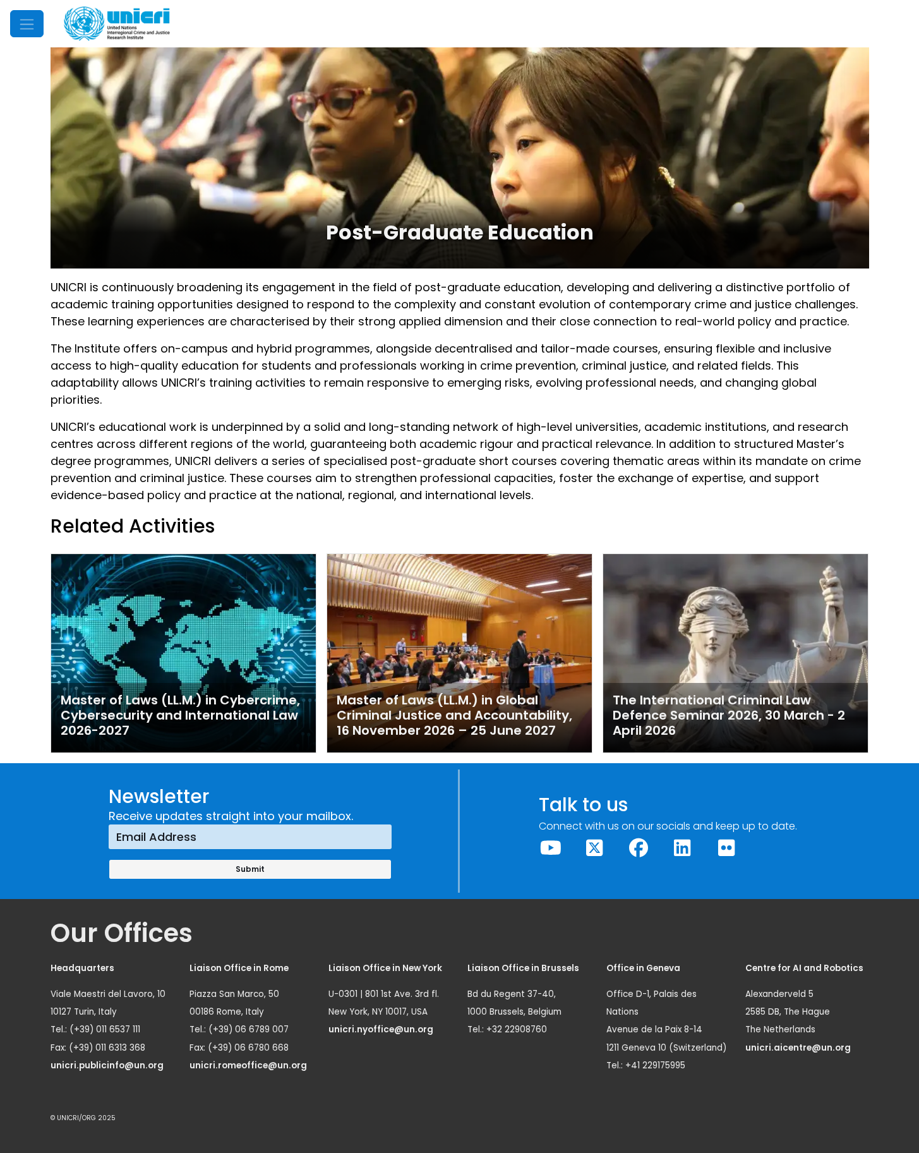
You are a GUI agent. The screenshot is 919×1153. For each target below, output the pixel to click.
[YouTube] (551, 848)
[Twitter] (595, 848)
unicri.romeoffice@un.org (249, 1065)
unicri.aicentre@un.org (799, 1048)
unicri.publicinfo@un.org (108, 1065)
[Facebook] (639, 848)
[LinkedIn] (683, 848)
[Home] (117, 23)
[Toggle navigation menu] (27, 23)
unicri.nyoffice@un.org (381, 1029)
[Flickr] (726, 848)
